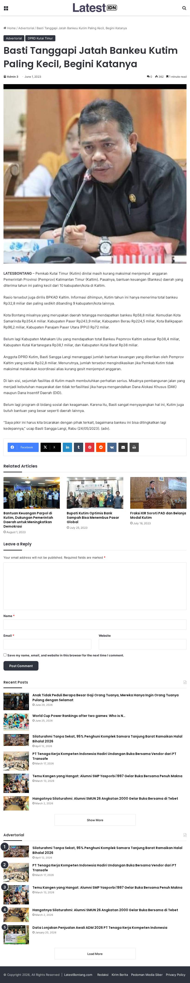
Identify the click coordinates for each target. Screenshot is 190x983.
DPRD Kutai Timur (40, 38)
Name (9, 616)
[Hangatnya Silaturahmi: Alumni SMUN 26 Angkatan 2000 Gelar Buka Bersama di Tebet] (16, 803)
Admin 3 (12, 76)
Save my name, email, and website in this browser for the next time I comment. (65, 655)
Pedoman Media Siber (147, 975)
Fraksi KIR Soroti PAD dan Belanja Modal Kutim (158, 515)
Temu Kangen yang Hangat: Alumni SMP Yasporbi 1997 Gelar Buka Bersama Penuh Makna (107, 776)
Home (11, 28)
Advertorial (26, 28)
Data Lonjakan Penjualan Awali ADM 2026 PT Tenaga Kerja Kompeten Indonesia (99, 927)
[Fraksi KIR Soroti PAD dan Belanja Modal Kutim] (158, 493)
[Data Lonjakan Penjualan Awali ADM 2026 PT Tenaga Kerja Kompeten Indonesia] (16, 935)
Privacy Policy (175, 975)
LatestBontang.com (78, 975)
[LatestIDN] (95, 7)
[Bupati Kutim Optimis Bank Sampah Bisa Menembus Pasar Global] (95, 493)
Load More (95, 954)
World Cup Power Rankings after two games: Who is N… (78, 715)
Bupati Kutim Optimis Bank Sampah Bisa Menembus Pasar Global (93, 517)
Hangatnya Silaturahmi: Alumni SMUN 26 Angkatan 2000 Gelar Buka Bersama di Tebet (105, 798)
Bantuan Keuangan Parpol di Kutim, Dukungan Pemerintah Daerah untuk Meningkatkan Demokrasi (28, 520)
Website (105, 635)
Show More (95, 820)
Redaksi (102, 975)
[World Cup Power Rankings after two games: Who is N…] (16, 722)
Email (8, 635)
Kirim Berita (120, 975)
